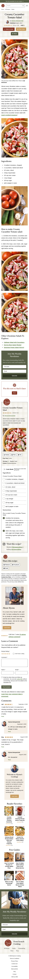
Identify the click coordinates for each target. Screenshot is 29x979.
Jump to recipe (9, 29)
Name (3, 669)
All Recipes (7, 9)
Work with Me (14, 969)
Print (14, 454)
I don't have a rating (19, 653)
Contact (14, 974)
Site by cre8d (14, 976)
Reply (2, 716)
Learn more (7, 627)
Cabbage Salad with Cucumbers (14, 342)
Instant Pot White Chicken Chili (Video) (20, 838)
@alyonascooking (17, 547)
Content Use (15, 963)
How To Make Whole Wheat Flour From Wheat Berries (20, 866)
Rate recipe (22, 29)
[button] (5, 25)
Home (2, 9)
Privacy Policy (14, 961)
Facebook (16, 564)
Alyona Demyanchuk (17, 20)
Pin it (14, 392)
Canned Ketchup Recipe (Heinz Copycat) (19, 818)
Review (7, 454)
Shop (17, 950)
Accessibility (15, 966)
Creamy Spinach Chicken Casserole (9, 819)
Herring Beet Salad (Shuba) (12, 345)
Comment (4, 657)
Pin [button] (20, 454)
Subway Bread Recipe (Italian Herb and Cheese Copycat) (9, 840)
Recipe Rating (5, 651)
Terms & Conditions (14, 958)
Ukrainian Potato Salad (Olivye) (14, 347)
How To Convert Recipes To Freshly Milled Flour (9, 866)
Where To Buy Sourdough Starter (9, 883)
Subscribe (14, 375)
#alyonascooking (16, 549)
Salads (12, 9)
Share (15, 33)
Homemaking (21, 948)
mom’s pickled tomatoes (9, 115)
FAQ (14, 971)
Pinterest (7, 564)
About (11, 950)
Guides (14, 948)
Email (6, 568)
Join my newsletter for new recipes (14, 1)
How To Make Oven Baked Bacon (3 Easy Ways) (20, 884)
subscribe (20, 679)
